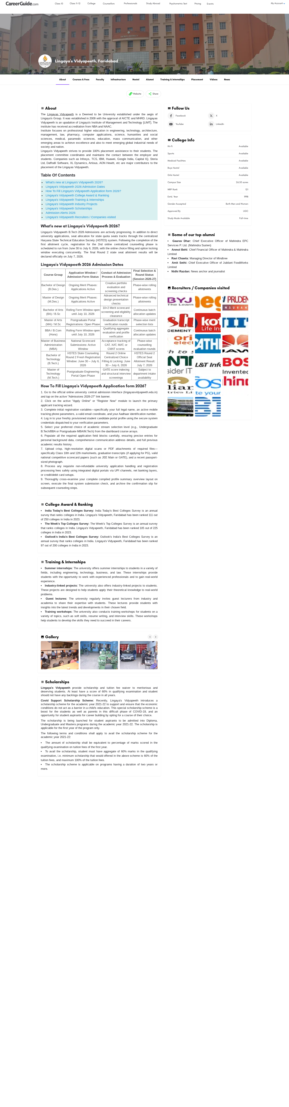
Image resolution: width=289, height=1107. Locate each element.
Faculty (100, 79)
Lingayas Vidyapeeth (60, 114)
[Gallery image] (60, 655)
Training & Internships (172, 79)
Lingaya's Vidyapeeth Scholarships (69, 208)
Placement (197, 79)
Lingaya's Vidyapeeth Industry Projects (71, 204)
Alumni (150, 79)
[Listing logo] (45, 61)
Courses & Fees (81, 79)
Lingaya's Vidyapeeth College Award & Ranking (77, 195)
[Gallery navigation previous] (150, 636)
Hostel (135, 79)
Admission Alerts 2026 (60, 212)
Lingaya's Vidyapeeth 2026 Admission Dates (75, 186)
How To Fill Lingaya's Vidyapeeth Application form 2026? (83, 191)
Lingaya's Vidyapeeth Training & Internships (75, 199)
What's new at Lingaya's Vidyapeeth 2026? (74, 182)
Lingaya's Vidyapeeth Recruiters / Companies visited (81, 217)
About (62, 79)
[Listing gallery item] (180, 301)
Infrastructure (118, 79)
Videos (213, 79)
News (227, 79)
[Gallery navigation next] (156, 636)
